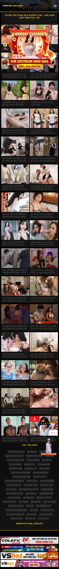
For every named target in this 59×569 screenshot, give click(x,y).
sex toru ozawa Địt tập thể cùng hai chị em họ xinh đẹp (43, 299)
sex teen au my (17, 518)
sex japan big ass (47, 481)
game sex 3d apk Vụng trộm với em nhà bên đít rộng (42, 243)
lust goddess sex (46, 493)
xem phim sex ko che (34, 456)
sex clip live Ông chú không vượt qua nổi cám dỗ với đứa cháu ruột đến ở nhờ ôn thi (43, 75)
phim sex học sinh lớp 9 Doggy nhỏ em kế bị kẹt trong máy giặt (42, 215)
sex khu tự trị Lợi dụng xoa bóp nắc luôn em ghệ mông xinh (43, 159)
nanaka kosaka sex (40, 472)
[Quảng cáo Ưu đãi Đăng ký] (29, 548)
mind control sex (47, 510)
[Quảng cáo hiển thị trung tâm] (29, 47)
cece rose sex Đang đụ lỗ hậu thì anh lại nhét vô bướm (42, 411)
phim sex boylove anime (28, 489)
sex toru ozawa (15, 464)
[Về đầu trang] (52, 565)
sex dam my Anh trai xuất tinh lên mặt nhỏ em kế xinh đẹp (15, 383)
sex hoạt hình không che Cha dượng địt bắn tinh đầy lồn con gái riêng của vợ (14, 75)
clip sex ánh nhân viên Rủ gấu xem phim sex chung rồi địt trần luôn (14, 131)
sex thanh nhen (47, 485)
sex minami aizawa (15, 506)
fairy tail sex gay (46, 514)
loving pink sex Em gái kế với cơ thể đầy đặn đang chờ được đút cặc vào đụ (42, 187)
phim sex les (30, 518)
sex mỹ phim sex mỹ (16, 452)
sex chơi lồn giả (16, 468)
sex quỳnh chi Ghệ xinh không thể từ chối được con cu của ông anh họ (43, 131)
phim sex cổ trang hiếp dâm (16, 510)
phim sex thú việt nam (15, 514)
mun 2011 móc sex (13, 485)
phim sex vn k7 (31, 468)
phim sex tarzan (49, 502)
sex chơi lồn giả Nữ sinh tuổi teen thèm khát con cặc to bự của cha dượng (13, 243)
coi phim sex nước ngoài (20, 472)
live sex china (31, 481)
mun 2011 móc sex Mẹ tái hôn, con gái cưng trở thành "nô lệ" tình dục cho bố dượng (43, 271)
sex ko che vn (31, 493)
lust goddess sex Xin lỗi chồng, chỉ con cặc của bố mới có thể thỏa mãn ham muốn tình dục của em (14, 187)
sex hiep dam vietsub (14, 493)
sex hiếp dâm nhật (43, 506)
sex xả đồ (34, 510)
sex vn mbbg (44, 468)
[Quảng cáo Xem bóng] (29, 540)
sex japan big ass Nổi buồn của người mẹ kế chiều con (14, 327)
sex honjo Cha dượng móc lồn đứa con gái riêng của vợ (14, 159)
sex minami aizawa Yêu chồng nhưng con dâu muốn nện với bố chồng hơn (15, 355)
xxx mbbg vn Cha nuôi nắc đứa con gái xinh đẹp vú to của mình (14, 299)
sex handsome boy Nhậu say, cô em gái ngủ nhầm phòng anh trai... (13, 411)
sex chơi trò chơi (39, 477)
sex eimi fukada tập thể (14, 481)
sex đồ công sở (47, 489)
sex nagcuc (23, 502)
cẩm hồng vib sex (31, 485)
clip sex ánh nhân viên (21, 477)
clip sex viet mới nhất (15, 460)
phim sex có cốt (14, 497)
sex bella (29, 506)
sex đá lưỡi (50, 456)
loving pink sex (44, 464)
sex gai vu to (43, 518)
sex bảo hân (32, 452)
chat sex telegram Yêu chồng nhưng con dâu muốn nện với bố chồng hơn (44, 383)
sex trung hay (28, 497)
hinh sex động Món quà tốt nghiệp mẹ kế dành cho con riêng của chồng (15, 271)
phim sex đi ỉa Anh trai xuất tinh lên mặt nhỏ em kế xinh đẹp (43, 327)
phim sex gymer (33, 460)
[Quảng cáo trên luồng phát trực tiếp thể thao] (29, 563)
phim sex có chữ (9, 502)
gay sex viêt (35, 502)
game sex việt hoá (44, 497)
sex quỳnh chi (29, 464)
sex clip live (47, 460)
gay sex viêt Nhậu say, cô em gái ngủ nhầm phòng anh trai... (43, 355)
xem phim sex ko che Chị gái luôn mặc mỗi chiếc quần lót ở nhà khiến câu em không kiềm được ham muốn (14, 103)
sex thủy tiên (11, 489)
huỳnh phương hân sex (14, 456)
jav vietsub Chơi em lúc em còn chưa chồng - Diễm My (14, 439)
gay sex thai (32, 514)
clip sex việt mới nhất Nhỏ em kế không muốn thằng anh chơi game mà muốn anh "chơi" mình (14, 215)
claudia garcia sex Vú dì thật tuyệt (42, 103)
